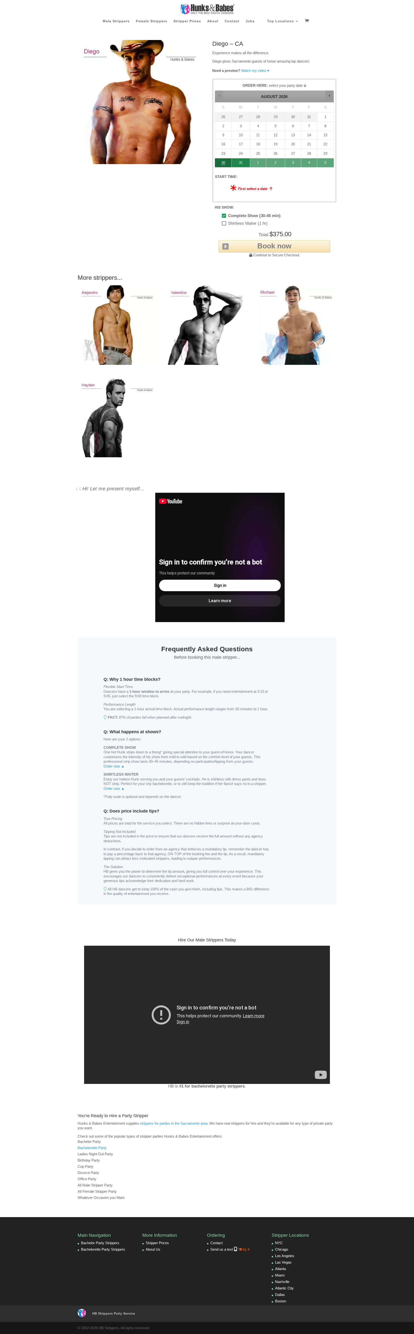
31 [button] (238, 164)
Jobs (250, 21)
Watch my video (253, 71)
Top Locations (280, 21)
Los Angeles (284, 1256)
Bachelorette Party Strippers (103, 1249)
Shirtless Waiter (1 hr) (248, 223)
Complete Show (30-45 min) (254, 215)
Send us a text (229, 1249)
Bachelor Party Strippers (100, 1243)
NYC (279, 1243)
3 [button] (293, 164)
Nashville (282, 1282)
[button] (219, 95)
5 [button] (326, 164)
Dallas (280, 1295)
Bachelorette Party (92, 1148)
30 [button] (221, 164)
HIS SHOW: (224, 207)
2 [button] (276, 164)
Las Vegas (283, 1262)
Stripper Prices (187, 21)
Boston (280, 1301)
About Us (153, 1249)
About (212, 21)
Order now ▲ (114, 766)
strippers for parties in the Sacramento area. (174, 1123)
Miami (280, 1275)
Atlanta (280, 1269)
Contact (232, 21)
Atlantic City (284, 1288)
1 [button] (258, 164)
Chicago (281, 1249)
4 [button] (309, 164)
